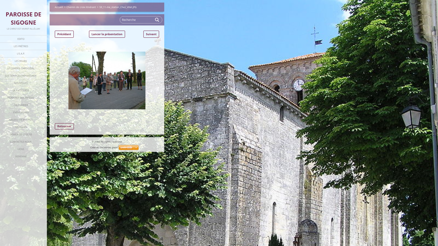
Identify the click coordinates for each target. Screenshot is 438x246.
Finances (21, 127)
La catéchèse (21, 90)
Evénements (21, 112)
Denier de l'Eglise (21, 134)
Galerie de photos (21, 119)
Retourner (64, 126)
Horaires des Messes (21, 97)
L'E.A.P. (21, 53)
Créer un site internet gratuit (104, 147)
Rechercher (157, 19)
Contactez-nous (21, 141)
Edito (20, 38)
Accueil (59, 7)
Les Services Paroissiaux (20, 75)
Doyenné (21, 156)
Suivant (151, 34)
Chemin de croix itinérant (81, 7)
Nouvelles (21, 83)
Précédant (64, 34)
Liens (21, 149)
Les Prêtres (21, 46)
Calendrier (21, 105)
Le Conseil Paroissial (20, 68)
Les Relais (21, 61)
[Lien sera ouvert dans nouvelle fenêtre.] (106, 80)
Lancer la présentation (107, 34)
